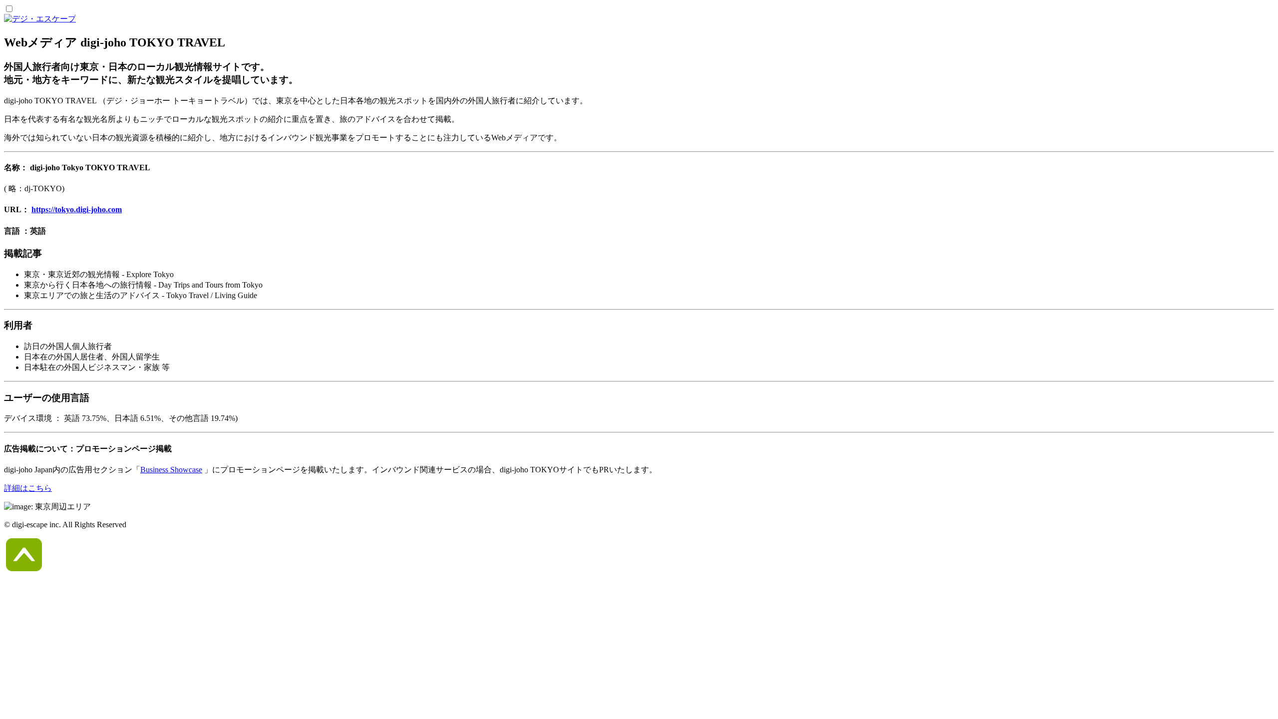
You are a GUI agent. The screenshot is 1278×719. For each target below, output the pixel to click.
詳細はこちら (28, 488)
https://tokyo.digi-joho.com (76, 209)
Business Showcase (171, 469)
